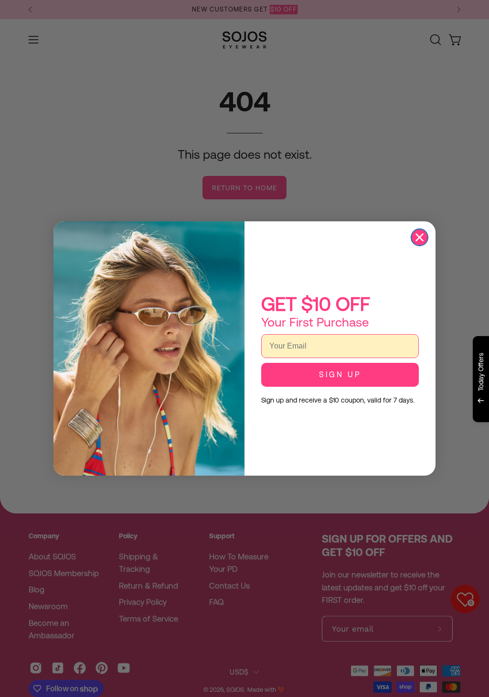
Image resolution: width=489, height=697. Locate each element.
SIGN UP (340, 374)
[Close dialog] (419, 237)
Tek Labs (397, 433)
